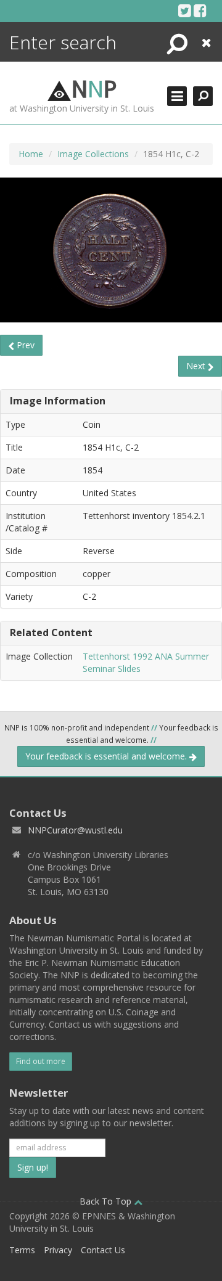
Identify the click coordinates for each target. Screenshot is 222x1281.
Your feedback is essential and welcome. (107, 756)
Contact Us (103, 1250)
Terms (22, 1250)
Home (30, 154)
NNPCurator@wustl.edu (75, 830)
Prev (24, 345)
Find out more (40, 1061)
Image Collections (93, 154)
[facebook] (200, 10)
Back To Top (107, 1201)
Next (197, 366)
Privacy (58, 1250)
